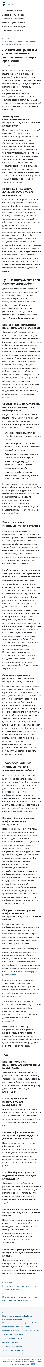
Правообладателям (10, 1330)
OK (33, 1364)
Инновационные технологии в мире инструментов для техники (19, 1297)
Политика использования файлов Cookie (20, 1323)
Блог (4, 1312)
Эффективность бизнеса (13, 14)
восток (13, 974)
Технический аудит (10, 1354)
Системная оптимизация (13, 26)
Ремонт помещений (30, 1354)
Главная (5, 38)
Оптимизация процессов (13, 22)
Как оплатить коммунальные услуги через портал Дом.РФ (19, 1286)
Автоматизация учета (12, 10)
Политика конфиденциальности (16, 1326)
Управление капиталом (13, 18)
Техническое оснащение (13, 30)
